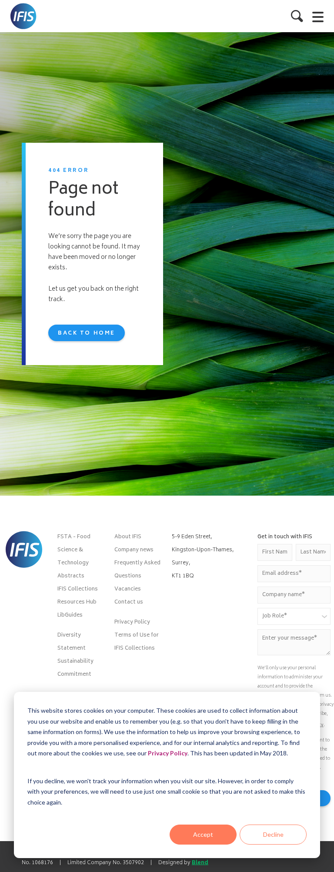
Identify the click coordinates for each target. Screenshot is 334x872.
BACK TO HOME (86, 333)
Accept (203, 834)
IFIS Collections (77, 589)
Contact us (128, 602)
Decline (273, 834)
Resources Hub (77, 602)
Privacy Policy (167, 753)
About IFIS (127, 537)
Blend (200, 863)
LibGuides (70, 615)
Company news (134, 550)
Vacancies (127, 589)
